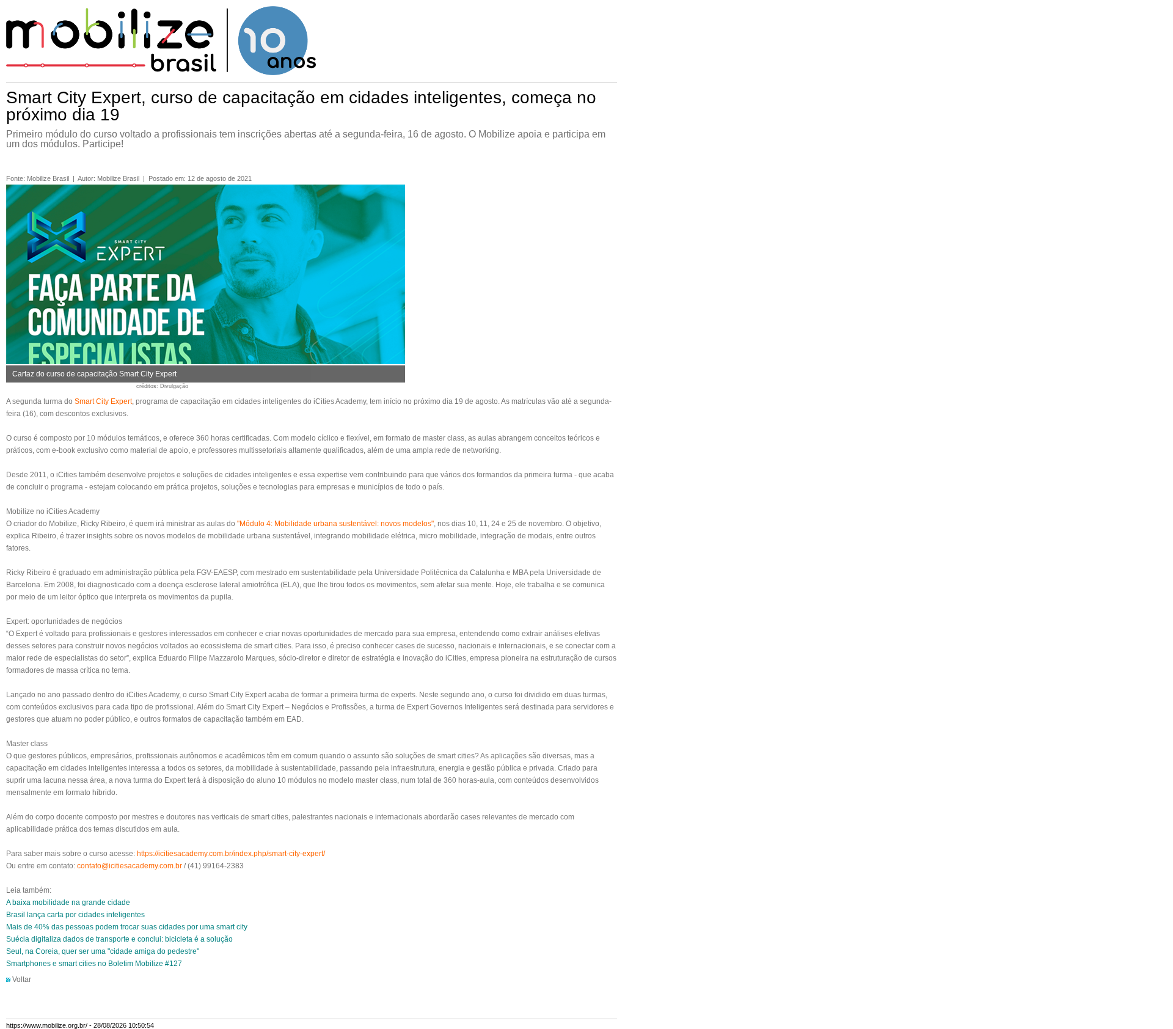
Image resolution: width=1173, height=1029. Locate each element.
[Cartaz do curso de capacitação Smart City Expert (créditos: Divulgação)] (205, 361)
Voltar (21, 979)
